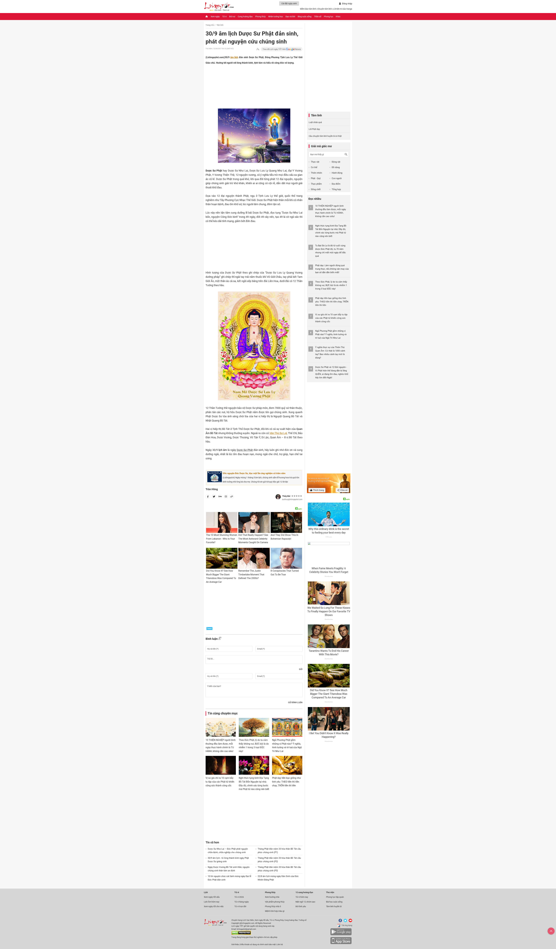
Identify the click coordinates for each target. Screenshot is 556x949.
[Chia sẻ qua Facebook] (208, 497)
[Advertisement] (248, 85)
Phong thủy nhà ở (273, 906)
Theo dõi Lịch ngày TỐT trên (274, 49)
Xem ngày (215, 16)
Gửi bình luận (295, 702)
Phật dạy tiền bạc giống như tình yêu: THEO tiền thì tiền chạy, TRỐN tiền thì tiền (286, 782)
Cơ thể (314, 167)
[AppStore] (341, 943)
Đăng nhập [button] (347, 3)
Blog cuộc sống (304, 16)
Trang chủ (210, 25)
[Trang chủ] (206, 16)
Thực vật (315, 162)
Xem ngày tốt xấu (212, 897)
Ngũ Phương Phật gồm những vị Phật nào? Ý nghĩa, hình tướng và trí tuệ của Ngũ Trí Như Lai (330, 334)
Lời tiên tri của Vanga (342, 9)
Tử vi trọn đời (240, 906)
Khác (338, 16)
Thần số (317, 16)
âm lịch (234, 57)
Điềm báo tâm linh (308, 9)
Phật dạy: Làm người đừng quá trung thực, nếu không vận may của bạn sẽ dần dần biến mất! (332, 269)
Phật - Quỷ (316, 178)
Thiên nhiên (316, 173)
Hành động (337, 173)
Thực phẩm (316, 184)
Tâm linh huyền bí (334, 906)
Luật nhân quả (315, 122)
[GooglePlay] (341, 935)
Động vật (336, 162)
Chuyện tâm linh (324, 9)
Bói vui (232, 16)
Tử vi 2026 (239, 897)
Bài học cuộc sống (334, 902)
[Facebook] (339, 921)
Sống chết (316, 189)
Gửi (300, 669)
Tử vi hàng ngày (241, 902)
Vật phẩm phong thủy (275, 902)
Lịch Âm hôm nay (211, 902)
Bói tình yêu (301, 906)
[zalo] (220, 497)
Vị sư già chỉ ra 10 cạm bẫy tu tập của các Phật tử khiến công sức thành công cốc (220, 782)
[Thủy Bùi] (278, 496)
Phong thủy (260, 16)
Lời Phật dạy (314, 129)
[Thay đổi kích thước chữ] (257, 49)
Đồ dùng (336, 167)
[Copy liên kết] (231, 497)
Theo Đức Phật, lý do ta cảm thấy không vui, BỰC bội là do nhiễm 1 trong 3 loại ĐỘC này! (331, 285)
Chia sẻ (344, 490)
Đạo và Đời (290, 16)
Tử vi (224, 16)
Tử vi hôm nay (302, 897)
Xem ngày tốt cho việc (214, 906)
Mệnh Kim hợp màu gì (274, 911)
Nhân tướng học (275, 16)
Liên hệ (280, 944)
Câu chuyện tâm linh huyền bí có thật (325, 136)
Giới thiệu (235, 944)
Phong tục (328, 16)
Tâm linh (219, 25)
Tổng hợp (336, 189)
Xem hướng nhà (272, 897)
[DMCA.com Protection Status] (241, 934)
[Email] (226, 497)
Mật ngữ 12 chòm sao (305, 902)
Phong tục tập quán (335, 897)
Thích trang (318, 490)
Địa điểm (336, 184)
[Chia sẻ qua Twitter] (214, 497)
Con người (337, 178)
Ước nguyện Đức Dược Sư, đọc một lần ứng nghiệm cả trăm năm (254, 473)
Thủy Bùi (286, 496)
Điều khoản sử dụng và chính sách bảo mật (258, 944)
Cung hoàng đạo (245, 16)
